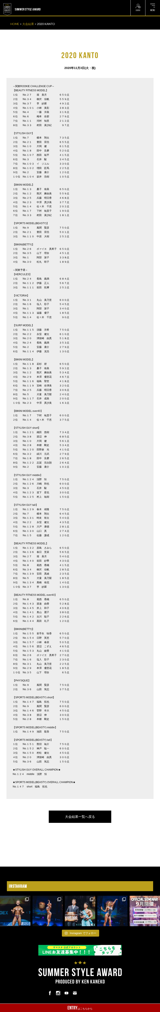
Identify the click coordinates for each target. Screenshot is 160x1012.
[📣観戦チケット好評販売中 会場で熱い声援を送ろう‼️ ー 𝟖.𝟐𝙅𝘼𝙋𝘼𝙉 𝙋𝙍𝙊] (15, 911)
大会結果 (28, 24)
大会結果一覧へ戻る (80, 816)
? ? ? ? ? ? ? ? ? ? (51, 2)
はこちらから (80, 1008)
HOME (14, 24)
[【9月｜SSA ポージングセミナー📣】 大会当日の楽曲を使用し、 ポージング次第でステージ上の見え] (145, 911)
